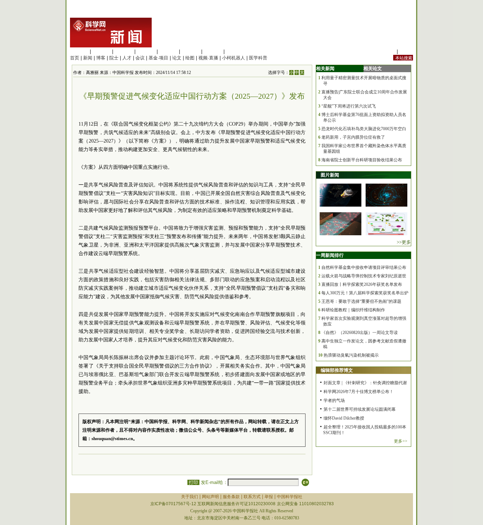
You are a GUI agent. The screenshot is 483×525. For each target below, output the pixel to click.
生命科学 (79, 51)
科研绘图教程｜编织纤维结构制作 (353, 309)
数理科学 (213, 51)
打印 (193, 482)
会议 (140, 57)
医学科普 (258, 57)
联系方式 (252, 496)
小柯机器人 (233, 57)
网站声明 (210, 496)
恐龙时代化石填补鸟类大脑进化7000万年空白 (363, 128)
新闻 (87, 57)
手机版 (406, 51)
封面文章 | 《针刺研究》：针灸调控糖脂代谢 (365, 382)
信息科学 (168, 51)
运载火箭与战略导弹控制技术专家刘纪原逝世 (363, 275)
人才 (127, 57)
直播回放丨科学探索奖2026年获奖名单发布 (361, 284)
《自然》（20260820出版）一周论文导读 (359, 332)
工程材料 (146, 51)
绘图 (189, 57)
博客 (100, 57)
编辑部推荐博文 (337, 370)
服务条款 (231, 496)
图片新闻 (330, 175)
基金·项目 (158, 57)
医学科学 (101, 51)
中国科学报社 (289, 496)
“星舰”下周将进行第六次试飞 (348, 106)
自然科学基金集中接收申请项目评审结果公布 (363, 267)
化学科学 (124, 51)
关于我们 (189, 496)
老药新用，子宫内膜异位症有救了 (353, 137)
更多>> (400, 441)
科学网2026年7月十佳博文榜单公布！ (359, 391)
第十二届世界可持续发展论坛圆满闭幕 (360, 409)
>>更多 (404, 242)
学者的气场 (334, 400)
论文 (176, 57)
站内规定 (386, 51)
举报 (268, 496)
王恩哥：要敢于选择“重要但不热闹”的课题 (361, 301)
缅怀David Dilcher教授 (344, 418)
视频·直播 (208, 57)
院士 (113, 57)
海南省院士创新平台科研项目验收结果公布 (361, 159)
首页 (74, 57)
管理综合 (235, 51)
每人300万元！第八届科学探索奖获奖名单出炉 (364, 292)
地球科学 (190, 51)
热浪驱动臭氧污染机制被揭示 (351, 355)
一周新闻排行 (330, 255)
